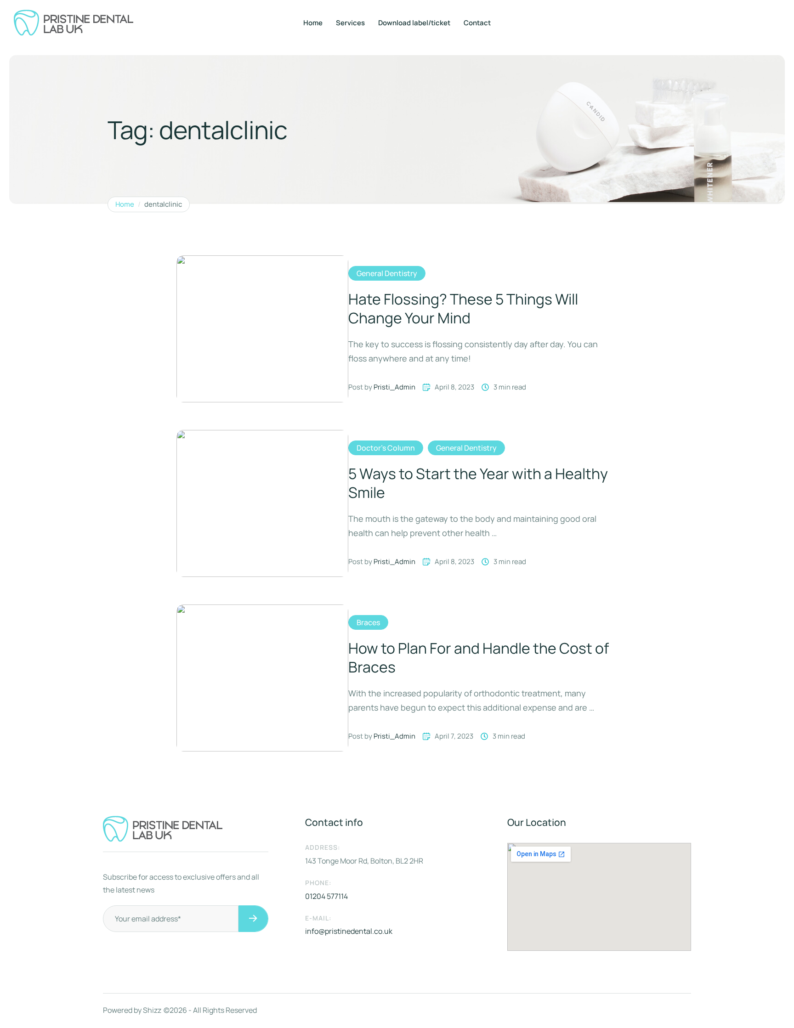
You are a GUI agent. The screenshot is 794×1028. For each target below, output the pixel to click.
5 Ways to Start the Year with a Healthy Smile (478, 483)
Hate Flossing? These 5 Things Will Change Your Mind (463, 308)
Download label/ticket (414, 23)
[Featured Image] (262, 328)
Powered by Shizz (132, 1010)
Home (313, 23)
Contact (477, 23)
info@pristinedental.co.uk (348, 931)
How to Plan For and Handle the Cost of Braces (478, 658)
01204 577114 (326, 896)
